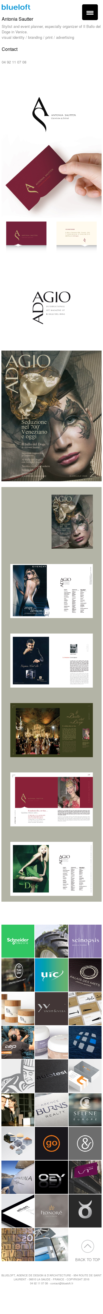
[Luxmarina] (17, 1177)
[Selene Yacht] (85, 1109)
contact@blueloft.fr (17, 56)
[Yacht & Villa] (51, 1008)
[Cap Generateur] (17, 1042)
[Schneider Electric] (17, 941)
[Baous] (17, 1008)
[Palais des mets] (85, 974)
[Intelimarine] (85, 1042)
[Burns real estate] (51, 1109)
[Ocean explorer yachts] (51, 1177)
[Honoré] (51, 1211)
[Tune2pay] (17, 974)
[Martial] (85, 1008)
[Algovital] (51, 1042)
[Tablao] (85, 1211)
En (9, 78)
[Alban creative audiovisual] (17, 1211)
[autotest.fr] (51, 1075)
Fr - (2, 78)
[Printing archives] (51, 1244)
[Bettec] (85, 1075)
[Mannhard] (17, 1143)
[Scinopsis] (85, 941)
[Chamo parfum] (17, 1109)
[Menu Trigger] (90, 12)
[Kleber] (51, 941)
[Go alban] (51, 1143)
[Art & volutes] (85, 1143)
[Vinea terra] (85, 1177)
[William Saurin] (17, 1075)
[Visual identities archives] (17, 1244)
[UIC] (51, 974)
